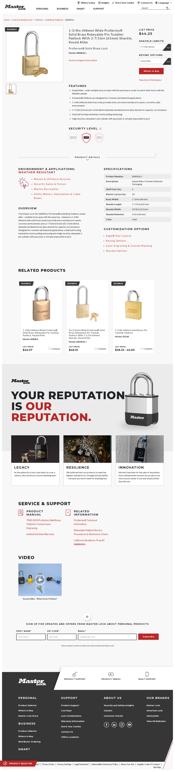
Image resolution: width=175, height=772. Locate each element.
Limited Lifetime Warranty (40, 534)
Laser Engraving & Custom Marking (129, 245)
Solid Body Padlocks (54, 20)
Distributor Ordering (29, 741)
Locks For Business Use (22, 20)
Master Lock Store (28, 716)
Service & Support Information (83, 60)
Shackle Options (116, 250)
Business (27, 723)
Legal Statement (81, 764)
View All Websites (156, 721)
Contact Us (67, 732)
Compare (55, 348)
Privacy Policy (48, 764)
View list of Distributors (150, 80)
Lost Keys (66, 710)
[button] (151, 71)
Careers (108, 710)
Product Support (70, 705)
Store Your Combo (71, 726)
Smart (24, 749)
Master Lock (153, 705)
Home (6, 20)
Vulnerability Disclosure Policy (104, 764)
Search (145, 8)
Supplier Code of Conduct (148, 764)
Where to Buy (25, 710)
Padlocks (39, 20)
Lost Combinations (71, 716)
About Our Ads (127, 764)
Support (69, 698)
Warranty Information (72, 721)
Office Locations (70, 737)
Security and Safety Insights (119, 705)
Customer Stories (113, 716)
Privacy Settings (64, 764)
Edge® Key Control (118, 235)
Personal (27, 698)
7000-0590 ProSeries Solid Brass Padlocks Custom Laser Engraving (43, 524)
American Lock (155, 710)
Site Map (157, 767)
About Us (113, 698)
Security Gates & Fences (50, 184)
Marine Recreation (46, 189)
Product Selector (27, 705)
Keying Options (116, 240)
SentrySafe (153, 716)
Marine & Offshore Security (52, 179)
